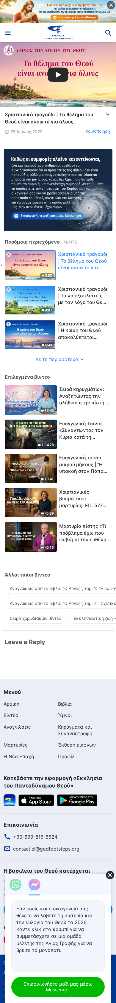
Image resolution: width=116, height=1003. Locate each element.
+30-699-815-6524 (35, 837)
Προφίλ (66, 756)
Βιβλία (65, 704)
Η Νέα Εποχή (19, 756)
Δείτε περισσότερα (56, 359)
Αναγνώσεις (17, 727)
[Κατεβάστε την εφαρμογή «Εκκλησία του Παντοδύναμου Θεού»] (9, 800)
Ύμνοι (65, 715)
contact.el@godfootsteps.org (46, 849)
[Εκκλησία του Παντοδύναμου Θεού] (58, 32)
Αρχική (11, 704)
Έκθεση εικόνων (77, 745)
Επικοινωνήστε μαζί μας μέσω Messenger (58, 987)
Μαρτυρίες (16, 745)
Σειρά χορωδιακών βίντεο (35, 618)
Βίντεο (11, 715)
